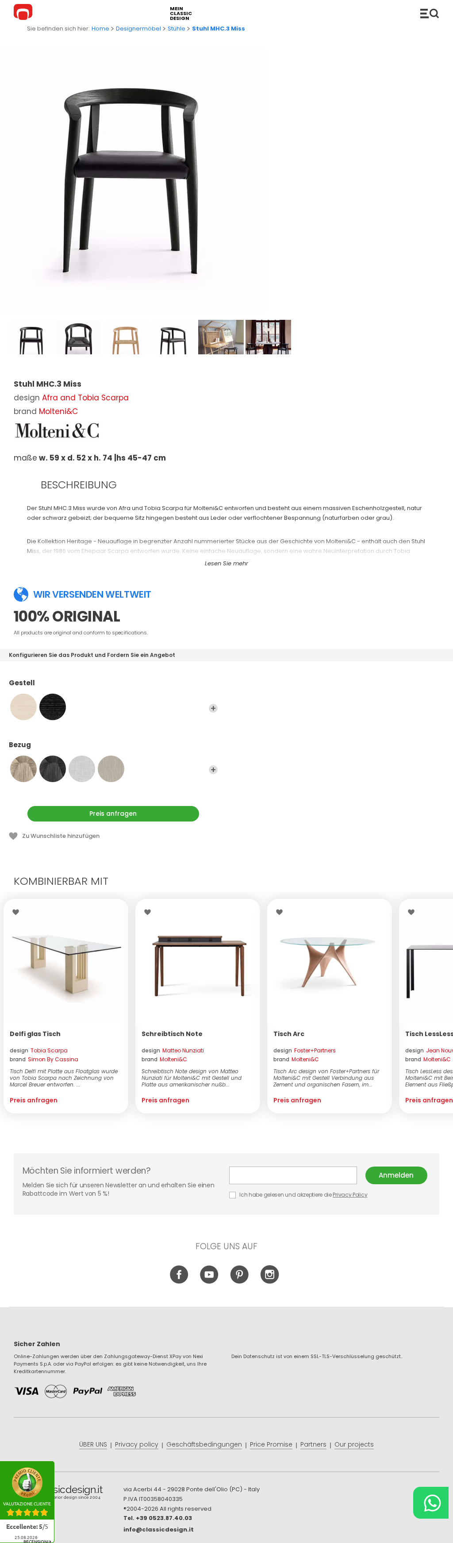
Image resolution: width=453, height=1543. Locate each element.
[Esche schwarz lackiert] (52, 707)
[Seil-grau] (52, 768)
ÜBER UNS (93, 1444)
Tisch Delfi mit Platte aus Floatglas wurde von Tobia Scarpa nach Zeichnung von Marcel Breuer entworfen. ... (64, 1078)
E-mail (297, 1175)
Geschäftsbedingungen (204, 1444)
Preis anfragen (113, 813)
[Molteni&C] (58, 431)
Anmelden (396, 1175)
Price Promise (271, 1444)
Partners (313, 1444)
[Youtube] (209, 1282)
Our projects (354, 1444)
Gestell (22, 683)
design (39, 1050)
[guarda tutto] (213, 708)
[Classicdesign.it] (24, 13)
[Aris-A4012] (111, 768)
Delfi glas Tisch (35, 1033)
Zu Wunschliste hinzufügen (61, 836)
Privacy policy (136, 1444)
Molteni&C (58, 411)
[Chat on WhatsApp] (431, 1503)
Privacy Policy (350, 1194)
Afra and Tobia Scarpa (85, 397)
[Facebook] (179, 1282)
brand (44, 1059)
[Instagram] (269, 1282)
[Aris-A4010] (81, 768)
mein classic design (181, 13)
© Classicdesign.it (68, 1494)
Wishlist (17, 912)
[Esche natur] (23, 707)
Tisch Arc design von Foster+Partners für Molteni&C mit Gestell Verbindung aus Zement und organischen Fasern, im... (326, 1078)
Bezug (20, 745)
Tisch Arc (288, 1033)
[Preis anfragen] (66, 961)
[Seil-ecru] (23, 768)
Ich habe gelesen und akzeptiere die (303, 1194)
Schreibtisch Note (172, 1033)
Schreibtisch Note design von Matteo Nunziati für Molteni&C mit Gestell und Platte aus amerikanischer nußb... (192, 1078)
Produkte (429, 13)
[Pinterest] (239, 1282)
